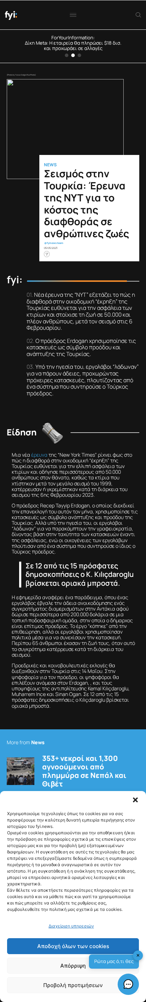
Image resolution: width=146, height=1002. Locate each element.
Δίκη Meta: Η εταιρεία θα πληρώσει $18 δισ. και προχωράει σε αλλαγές (73, 45)
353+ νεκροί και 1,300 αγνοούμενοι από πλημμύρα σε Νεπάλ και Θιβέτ (84, 771)
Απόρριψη (73, 965)
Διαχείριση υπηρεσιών (71, 926)
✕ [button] (138, 955)
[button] (135, 799)
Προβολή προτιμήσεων (73, 985)
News (50, 165)
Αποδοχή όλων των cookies (73, 946)
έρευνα (39, 454)
